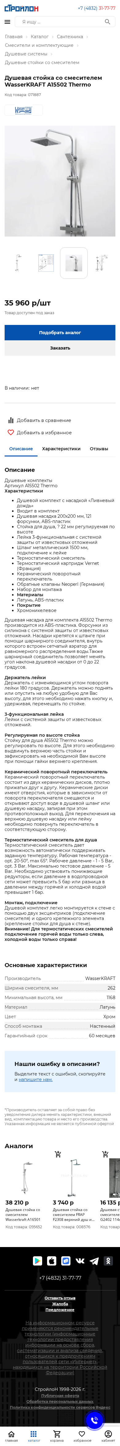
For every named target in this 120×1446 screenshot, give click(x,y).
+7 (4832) (96, 8)
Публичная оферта (60, 1395)
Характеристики (61, 449)
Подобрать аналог (60, 332)
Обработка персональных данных (60, 1401)
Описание (21, 449)
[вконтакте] (80, 1261)
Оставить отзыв (60, 1298)
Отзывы (99, 449)
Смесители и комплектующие (39, 45)
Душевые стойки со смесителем (42, 62)
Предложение (60, 1309)
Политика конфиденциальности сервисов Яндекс (60, 1407)
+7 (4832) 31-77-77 (60, 1278)
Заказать (60, 348)
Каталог (40, 36)
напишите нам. (36, 1079)
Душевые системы (26, 54)
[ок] (108, 1261)
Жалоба (60, 1304)
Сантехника (70, 36)
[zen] (94, 1261)
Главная (13, 36)
